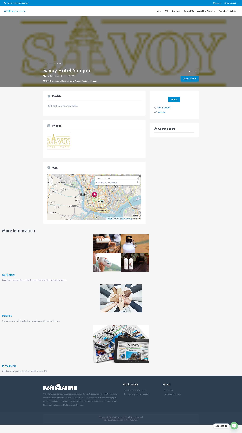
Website (161, 112)
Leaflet (109, 218)
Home (158, 11)
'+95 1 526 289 (164, 108)
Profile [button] (174, 99)
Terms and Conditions (173, 394)
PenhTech (134, 420)
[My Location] (116, 182)
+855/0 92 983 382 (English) (138, 394)
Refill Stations (53, 63)
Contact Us (189, 11)
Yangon (218, 3)
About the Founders (206, 11)
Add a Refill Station (227, 11)
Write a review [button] (189, 79)
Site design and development (115, 420)
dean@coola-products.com (135, 390)
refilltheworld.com (14, 11)
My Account (231, 3)
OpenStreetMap (126, 218)
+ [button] (51, 180)
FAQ (167, 11)
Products (176, 11)
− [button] (51, 183)
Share (193, 71)
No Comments (53, 76)
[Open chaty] (234, 425)
